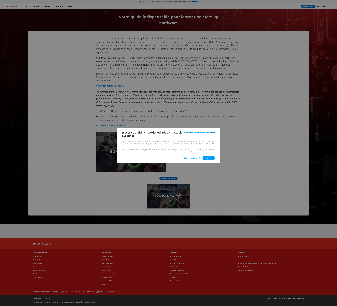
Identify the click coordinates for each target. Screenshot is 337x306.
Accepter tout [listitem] (209, 158)
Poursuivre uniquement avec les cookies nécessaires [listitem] (199, 132)
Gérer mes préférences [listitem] (190, 158)
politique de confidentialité (196, 151)
